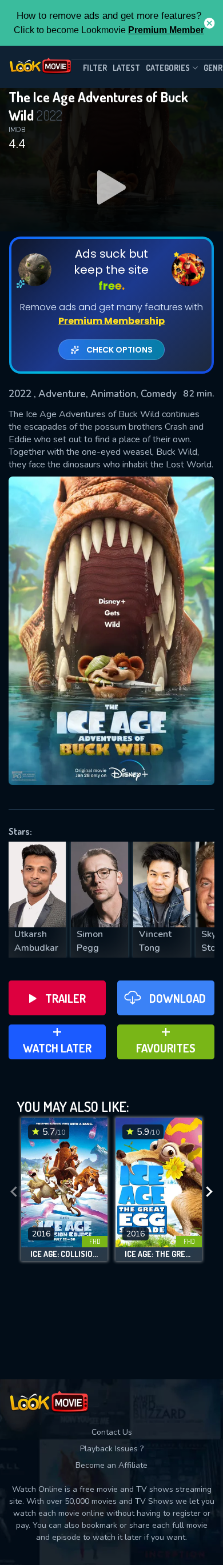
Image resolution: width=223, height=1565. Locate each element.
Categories (168, 68)
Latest (126, 68)
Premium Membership (111, 320)
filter (95, 68)
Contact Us (111, 1432)
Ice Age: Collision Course (64, 1254)
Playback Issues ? (112, 1448)
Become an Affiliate (111, 1465)
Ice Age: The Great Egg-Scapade (159, 1254)
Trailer (65, 998)
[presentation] (13, 1192)
